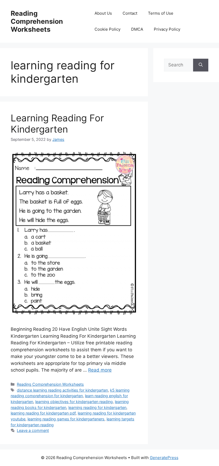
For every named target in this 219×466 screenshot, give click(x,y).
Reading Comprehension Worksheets (37, 21)
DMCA (137, 29)
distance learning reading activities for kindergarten (62, 390)
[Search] (200, 65)
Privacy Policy (167, 29)
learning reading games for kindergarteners (66, 419)
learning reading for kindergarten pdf (43, 413)
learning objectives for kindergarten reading (74, 401)
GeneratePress (164, 457)
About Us (103, 13)
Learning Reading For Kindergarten (57, 123)
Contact (130, 13)
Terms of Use (160, 13)
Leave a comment (33, 430)
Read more (100, 370)
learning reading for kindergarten (97, 407)
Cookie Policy (107, 29)
